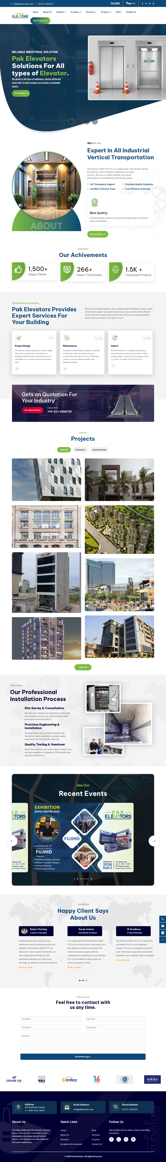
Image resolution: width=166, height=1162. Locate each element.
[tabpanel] (34, 948)
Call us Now (53, 408)
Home (63, 1130)
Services (96, 1135)
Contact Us (97, 1144)
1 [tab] (79, 980)
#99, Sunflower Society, (35, 1107)
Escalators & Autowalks (71, 1144)
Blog (94, 1130)
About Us (65, 1135)
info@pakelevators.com (23, 4)
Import (114, 345)
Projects (96, 1139)
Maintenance (70, 345)
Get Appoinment (32, 410)
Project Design (22, 345)
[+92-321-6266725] (162, 919)
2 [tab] (83, 980)
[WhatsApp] (162, 933)
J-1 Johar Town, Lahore (35, 1110)
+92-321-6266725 (45, 4)
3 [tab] (86, 980)
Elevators (65, 1139)
